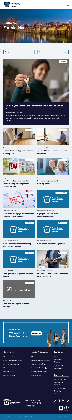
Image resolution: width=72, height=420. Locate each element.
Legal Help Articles (37, 368)
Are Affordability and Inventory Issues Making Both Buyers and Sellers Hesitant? (16, 183)
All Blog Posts (11, 23)
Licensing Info (36, 375)
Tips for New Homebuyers (58, 367)
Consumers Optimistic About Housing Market (49, 182)
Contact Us (36, 333)
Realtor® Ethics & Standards (41, 360)
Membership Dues (9, 375)
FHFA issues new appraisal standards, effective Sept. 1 (52, 275)
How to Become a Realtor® (12, 360)
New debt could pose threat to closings (16, 305)
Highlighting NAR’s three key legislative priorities (49, 215)
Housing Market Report (39, 371)
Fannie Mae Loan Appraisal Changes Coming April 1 (18, 152)
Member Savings (9, 371)
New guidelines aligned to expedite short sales (18, 275)
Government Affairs (61, 193)
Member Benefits (9, 368)
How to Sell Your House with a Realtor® (60, 382)
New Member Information (12, 364)
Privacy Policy (64, 417)
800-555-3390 (30, 405)
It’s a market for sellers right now (51, 243)
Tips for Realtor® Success (40, 364)
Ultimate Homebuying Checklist (58, 359)
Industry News (63, 61)
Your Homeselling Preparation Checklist (60, 391)
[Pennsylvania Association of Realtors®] (12, 5)
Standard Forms (36, 357)
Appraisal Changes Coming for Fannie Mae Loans (52, 152)
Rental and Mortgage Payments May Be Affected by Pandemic (18, 215)
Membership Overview (11, 357)
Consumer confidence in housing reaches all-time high (17, 245)
